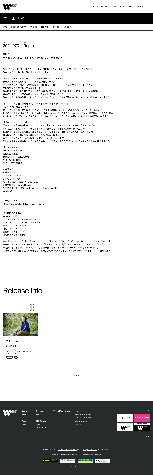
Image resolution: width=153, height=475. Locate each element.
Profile (55, 27)
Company (139, 6)
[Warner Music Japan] (10, 413)
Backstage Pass (41, 427)
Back (76, 376)
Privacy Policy (55, 454)
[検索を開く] (148, 6)
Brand (24, 411)
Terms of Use (65, 454)
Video (33, 27)
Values (38, 418)
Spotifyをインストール (90, 450)
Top (5, 27)
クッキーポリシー (75, 454)
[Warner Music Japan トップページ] (10, 7)
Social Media (145, 436)
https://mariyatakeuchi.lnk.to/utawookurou (23, 203)
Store (130, 6)
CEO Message (41, 421)
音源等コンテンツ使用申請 (83, 414)
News (44, 27)
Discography (18, 27)
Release (104, 6)
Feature (114, 6)
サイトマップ (79, 411)
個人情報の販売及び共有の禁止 (67, 450)
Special (67, 27)
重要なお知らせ (80, 424)
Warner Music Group (61, 411)
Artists (95, 6)
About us (39, 415)
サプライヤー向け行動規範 (83, 418)
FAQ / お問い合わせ (81, 421)
